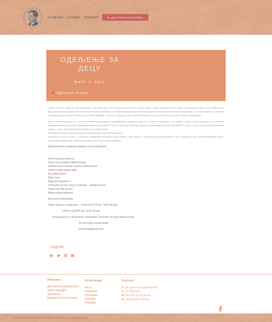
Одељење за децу (72, 92)
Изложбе (90, 298)
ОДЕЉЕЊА (53, 294)
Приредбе (90, 302)
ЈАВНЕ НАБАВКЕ (56, 290)
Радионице (91, 291)
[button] (51, 255)
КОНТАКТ (92, 17)
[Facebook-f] (221, 309)
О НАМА (74, 17)
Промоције (91, 294)
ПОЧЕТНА (55, 17)
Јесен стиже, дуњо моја (62, 169)
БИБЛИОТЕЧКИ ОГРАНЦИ (62, 297)
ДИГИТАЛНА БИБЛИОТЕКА (63, 286)
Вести (88, 287)
